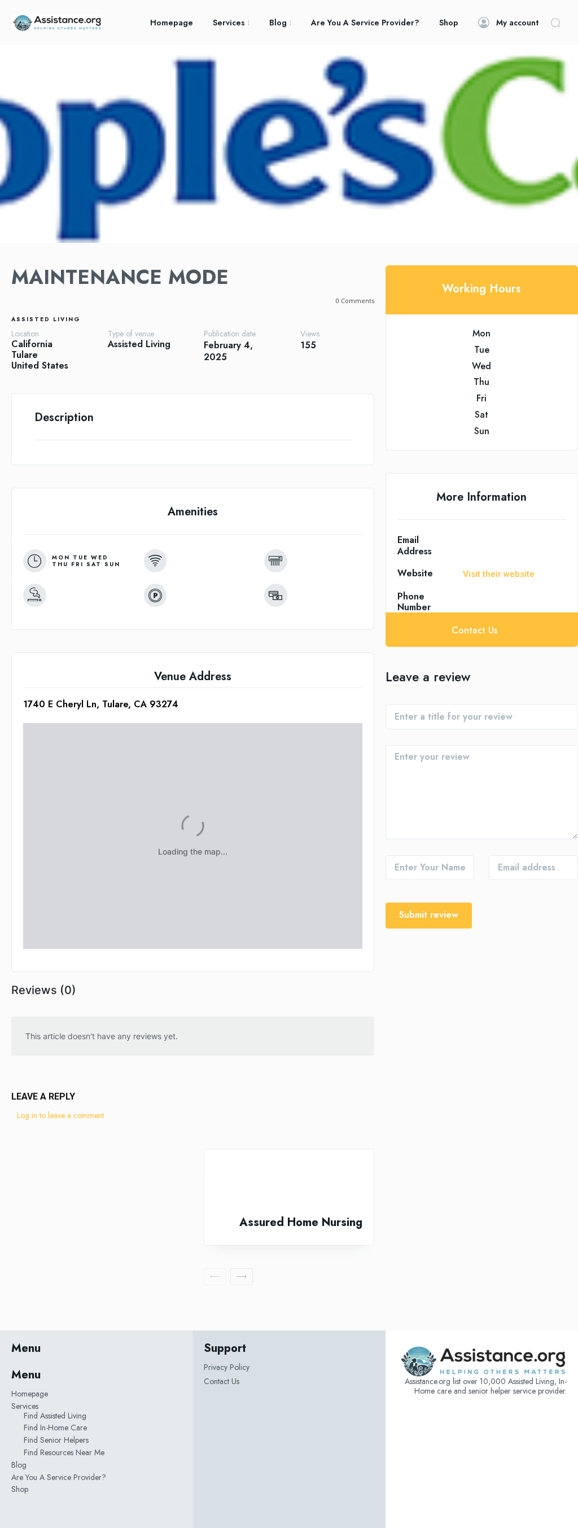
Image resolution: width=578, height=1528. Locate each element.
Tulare (24, 354)
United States (39, 365)
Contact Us (221, 1381)
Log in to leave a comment (60, 1115)
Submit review (428, 914)
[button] (555, 22)
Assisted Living (46, 319)
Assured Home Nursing (300, 1222)
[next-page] (241, 1276)
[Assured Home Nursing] (289, 1183)
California (31, 344)
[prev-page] (215, 1276)
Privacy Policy (226, 1367)
